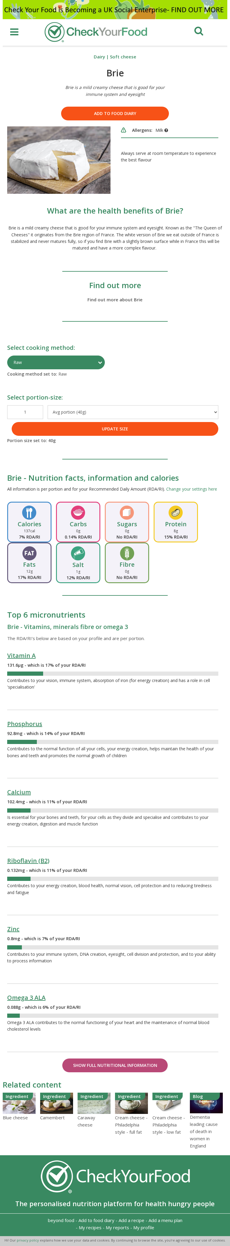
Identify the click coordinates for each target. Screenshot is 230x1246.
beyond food (61, 1220)
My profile (143, 1227)
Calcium (19, 792)
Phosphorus (24, 724)
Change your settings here (191, 489)
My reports (117, 1227)
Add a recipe (131, 1220)
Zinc (13, 929)
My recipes (90, 1227)
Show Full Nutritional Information (115, 1065)
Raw (17, 362)
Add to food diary (115, 113)
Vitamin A (21, 655)
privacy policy (28, 1240)
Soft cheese (123, 57)
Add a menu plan (165, 1220)
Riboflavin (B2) (28, 861)
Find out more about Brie (115, 300)
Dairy (99, 57)
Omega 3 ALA (26, 998)
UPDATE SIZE (115, 429)
